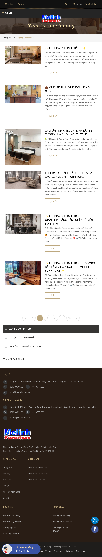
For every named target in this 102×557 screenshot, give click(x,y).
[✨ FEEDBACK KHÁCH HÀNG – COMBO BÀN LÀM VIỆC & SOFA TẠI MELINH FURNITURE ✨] (23, 273)
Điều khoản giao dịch (12, 522)
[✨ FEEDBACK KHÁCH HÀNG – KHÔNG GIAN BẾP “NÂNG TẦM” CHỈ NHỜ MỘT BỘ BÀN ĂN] (23, 224)
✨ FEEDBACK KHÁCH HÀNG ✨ (65, 48)
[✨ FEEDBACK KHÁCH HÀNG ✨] (23, 55)
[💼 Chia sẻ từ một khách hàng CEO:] (23, 94)
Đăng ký (21, 4)
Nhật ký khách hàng (11, 492)
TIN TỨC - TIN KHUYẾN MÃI (22, 337)
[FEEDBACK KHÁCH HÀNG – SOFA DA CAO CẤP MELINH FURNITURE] (23, 180)
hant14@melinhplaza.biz (20, 417)
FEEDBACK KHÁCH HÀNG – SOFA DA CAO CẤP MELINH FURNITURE (68, 175)
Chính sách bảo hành (37, 480)
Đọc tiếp (53, 73)
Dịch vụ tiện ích (9, 528)
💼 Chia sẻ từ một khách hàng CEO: (67, 89)
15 (69, 318)
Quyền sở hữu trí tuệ (11, 534)
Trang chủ (8, 38)
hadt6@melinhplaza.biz (20, 392)
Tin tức (6, 486)
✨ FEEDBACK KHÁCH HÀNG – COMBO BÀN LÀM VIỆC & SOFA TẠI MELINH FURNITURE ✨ (70, 266)
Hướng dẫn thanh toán (62, 522)
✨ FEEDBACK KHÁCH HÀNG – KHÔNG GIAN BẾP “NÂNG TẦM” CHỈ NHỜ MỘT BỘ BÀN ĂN (70, 219)
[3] (77, 318)
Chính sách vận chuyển (38, 473)
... (62, 318)
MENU (8, 13)
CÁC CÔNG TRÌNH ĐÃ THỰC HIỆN (25, 346)
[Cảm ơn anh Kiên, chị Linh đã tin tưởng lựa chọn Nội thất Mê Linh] (23, 146)
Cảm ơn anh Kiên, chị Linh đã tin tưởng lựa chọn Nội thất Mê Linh (70, 132)
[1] (25, 318)
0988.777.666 (38, 387)
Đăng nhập (9, 4)
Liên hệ (6, 498)
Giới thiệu (7, 473)
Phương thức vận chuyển (60, 529)
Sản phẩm (7, 480)
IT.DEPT (74, 547)
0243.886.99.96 (16, 387)
